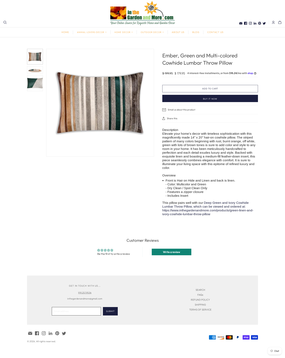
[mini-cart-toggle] (280, 22)
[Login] (273, 22)
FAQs (200, 294)
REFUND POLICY (200, 299)
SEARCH (200, 289)
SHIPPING (200, 304)
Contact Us (215, 32)
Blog (195, 32)
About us (178, 32)
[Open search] (5, 22)
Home (65, 32)
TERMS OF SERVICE (200, 309)
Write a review (171, 252)
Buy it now (210, 98)
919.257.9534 (84, 292)
